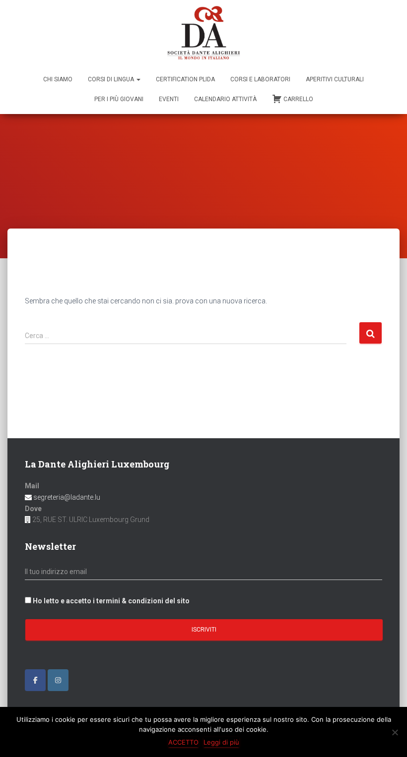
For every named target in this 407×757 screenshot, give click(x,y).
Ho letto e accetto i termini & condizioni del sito (111, 601)
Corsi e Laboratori (260, 79)
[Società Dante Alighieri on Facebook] (35, 680)
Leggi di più (221, 742)
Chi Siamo (57, 79)
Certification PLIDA (185, 79)
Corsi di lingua (112, 79)
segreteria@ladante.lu (66, 497)
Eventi (169, 99)
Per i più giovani (118, 99)
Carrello (298, 99)
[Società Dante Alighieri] (203, 34)
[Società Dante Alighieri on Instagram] (58, 680)
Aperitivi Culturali (335, 79)
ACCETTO (183, 742)
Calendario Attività (225, 99)
